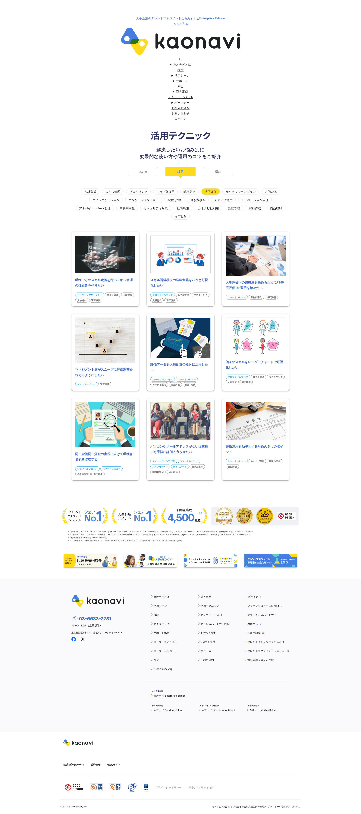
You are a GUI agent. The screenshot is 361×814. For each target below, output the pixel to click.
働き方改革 (197, 200)
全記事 (142, 171)
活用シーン (182, 75)
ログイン (180, 118)
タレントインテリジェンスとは (265, 642)
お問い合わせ (180, 113)
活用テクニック (210, 605)
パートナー (182, 102)
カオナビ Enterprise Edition (170, 695)
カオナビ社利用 (208, 208)
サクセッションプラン (241, 191)
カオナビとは (182, 64)
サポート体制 (161, 633)
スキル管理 (112, 191)
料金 (180, 86)
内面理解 (276, 208)
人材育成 (90, 191)
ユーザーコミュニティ (167, 642)
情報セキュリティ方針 (201, 787)
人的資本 (271, 191)
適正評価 (211, 191)
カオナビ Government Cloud (218, 710)
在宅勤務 (180, 216)
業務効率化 (127, 208)
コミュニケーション (106, 200)
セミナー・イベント (180, 97)
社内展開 (183, 208)
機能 (180, 70)
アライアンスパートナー (261, 614)
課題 (180, 171)
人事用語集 (254, 633)
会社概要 (252, 596)
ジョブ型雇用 (165, 191)
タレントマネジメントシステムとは (268, 651)
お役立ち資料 (180, 108)
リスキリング (138, 191)
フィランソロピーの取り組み (264, 605)
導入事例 (182, 91)
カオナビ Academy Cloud (168, 710)
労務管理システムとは (260, 660)
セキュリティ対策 (156, 208)
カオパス (252, 624)
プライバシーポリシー (168, 787)
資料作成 (255, 208)
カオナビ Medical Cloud (263, 710)
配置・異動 (174, 200)
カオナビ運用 (223, 200)
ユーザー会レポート (165, 651)
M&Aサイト (114, 764)
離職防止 (190, 191)
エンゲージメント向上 (144, 200)
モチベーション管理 (254, 200)
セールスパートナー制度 (215, 624)
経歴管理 (234, 208)
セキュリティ (161, 624)
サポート (182, 80)
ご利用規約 (207, 660)
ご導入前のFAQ (163, 669)
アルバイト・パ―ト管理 (95, 208)
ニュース (206, 651)
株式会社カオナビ (73, 764)
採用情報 (95, 764)
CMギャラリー (209, 642)
